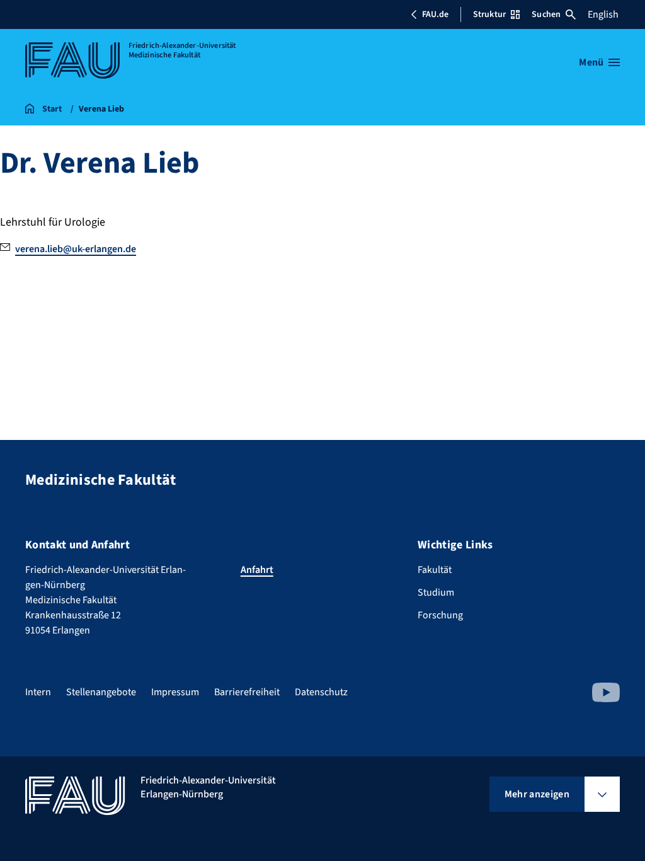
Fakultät (435, 570)
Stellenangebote (101, 692)
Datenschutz (321, 692)
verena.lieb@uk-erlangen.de (75, 249)
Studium (436, 592)
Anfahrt (257, 570)
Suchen (546, 14)
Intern (38, 692)
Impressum (175, 692)
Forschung (440, 615)
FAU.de (435, 14)
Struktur (489, 14)
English (603, 14)
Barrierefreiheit (247, 692)
